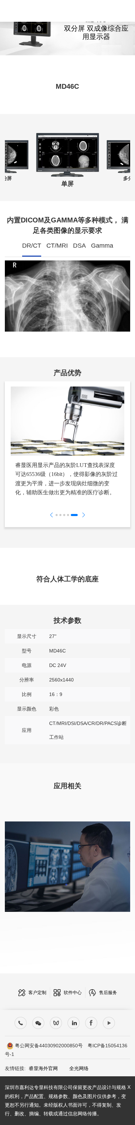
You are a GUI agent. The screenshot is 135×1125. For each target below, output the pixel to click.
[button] (57, 515)
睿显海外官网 (43, 1068)
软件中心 (72, 992)
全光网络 (74, 1068)
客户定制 (36, 992)
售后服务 (107, 992)
